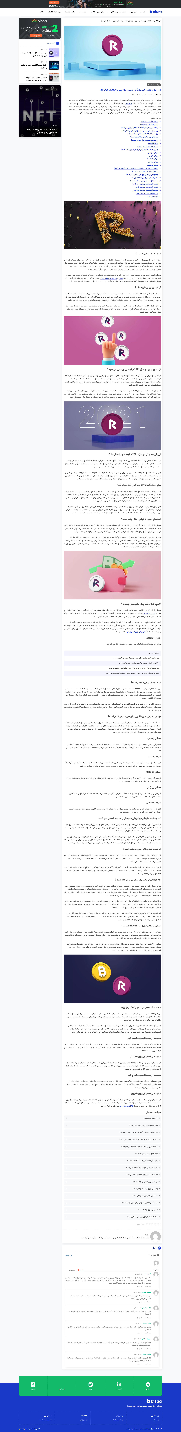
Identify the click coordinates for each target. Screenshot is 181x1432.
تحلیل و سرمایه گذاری (117, 12)
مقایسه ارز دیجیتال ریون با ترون (147, 193)
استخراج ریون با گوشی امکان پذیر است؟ (144, 137)
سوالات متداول (153, 196)
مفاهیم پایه (83, 12)
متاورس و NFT (98, 12)
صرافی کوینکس (152, 165)
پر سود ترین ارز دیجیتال (108, 278)
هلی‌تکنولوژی (22, 1429)
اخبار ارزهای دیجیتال (51, 90)
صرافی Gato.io (152, 159)
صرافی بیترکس (152, 162)
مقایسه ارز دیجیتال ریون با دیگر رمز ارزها (144, 181)
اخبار (143, 12)
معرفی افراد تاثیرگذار (54, 12)
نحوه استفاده (44, 1420)
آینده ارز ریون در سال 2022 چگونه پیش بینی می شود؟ (139, 127)
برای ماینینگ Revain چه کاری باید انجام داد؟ (143, 134)
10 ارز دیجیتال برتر (126, 1106)
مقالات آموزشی (147, 21)
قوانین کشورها (70, 12)
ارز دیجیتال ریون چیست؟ (149, 121)
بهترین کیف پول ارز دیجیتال (136, 632)
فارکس (41, 12)
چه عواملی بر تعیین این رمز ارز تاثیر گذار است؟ (142, 174)
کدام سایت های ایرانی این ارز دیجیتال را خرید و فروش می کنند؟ (136, 168)
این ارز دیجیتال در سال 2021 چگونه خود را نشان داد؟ (140, 131)
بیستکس (157, 21)
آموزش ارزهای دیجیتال (153, 85)
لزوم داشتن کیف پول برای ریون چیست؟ (144, 140)
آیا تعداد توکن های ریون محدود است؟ (145, 171)
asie (155, 95)
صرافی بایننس (153, 153)
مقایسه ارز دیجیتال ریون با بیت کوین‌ (145, 184)
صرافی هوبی (153, 156)
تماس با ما (117, 1420)
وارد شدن (69, 1255)
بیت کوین (128, 103)
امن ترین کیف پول (149, 613)
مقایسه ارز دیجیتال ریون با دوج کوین (145, 190)
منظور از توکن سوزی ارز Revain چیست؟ (144, 178)
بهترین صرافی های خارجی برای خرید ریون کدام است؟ (139, 149)
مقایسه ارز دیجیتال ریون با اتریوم (146, 187)
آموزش (133, 12)
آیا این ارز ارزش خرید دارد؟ (149, 124)
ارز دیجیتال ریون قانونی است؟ (147, 146)
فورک (121, 278)
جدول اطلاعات (153, 143)
